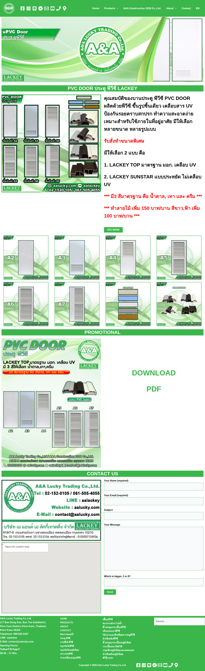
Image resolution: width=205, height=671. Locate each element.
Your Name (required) (116, 480)
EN (197, 8)
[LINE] (34, 8)
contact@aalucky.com (20, 641)
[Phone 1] (58, 8)
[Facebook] (22, 8)
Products (109, 8)
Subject (108, 510)
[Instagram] (28, 8)
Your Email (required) (116, 495)
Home (95, 8)
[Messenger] (40, 8)
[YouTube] (52, 8)
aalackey (12, 637)
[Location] (64, 8)
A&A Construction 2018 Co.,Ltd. (142, 8)
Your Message (112, 524)
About (169, 8)
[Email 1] (46, 8)
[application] (116, 8)
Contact (186, 8)
